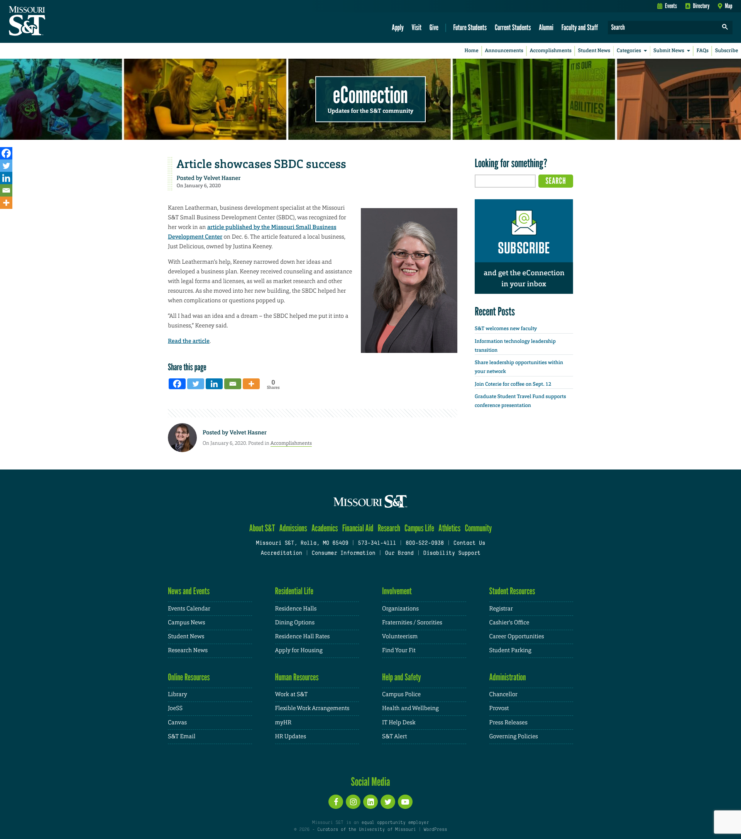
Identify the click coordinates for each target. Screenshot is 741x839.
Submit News (668, 50)
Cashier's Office (509, 622)
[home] (51, 21)
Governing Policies (513, 736)
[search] (725, 27)
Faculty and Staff (580, 27)
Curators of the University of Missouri (366, 829)
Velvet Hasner (222, 178)
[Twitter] (6, 165)
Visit (417, 27)
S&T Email (181, 736)
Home (472, 50)
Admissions (293, 528)
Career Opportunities (516, 636)
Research (389, 528)
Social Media (370, 781)
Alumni (546, 27)
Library (177, 694)
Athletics (449, 528)
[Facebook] (6, 153)
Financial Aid (358, 528)
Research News (188, 650)
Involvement (397, 591)
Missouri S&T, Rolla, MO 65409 (302, 543)
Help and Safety (401, 677)
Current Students (513, 27)
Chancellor (503, 694)
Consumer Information (343, 553)
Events (671, 6)
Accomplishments (551, 50)
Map (728, 6)
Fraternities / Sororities (412, 622)
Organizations (400, 608)
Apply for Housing (299, 650)
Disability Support (451, 553)
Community (478, 528)
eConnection (370, 94)
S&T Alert (394, 736)
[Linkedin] (6, 178)
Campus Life (419, 528)
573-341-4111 (377, 543)
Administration (507, 677)
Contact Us (469, 543)
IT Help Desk (398, 722)
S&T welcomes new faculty (506, 328)
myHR (283, 722)
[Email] (6, 190)
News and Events (189, 591)
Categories (629, 50)
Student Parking (510, 650)
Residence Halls (296, 608)
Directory (701, 6)
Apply (398, 27)
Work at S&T (291, 694)
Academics (324, 528)
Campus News (186, 622)
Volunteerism (400, 636)
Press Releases (508, 722)
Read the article (189, 341)
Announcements (504, 50)
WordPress (435, 829)
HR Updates (290, 736)
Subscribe (726, 50)
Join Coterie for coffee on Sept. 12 (513, 384)
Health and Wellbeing (410, 708)
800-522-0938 (425, 543)
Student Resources (512, 591)
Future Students (470, 27)
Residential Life (294, 591)
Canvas (177, 722)
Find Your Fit (399, 650)
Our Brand (399, 553)
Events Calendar (189, 608)
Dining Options (295, 622)
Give (434, 27)
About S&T (262, 528)
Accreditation (281, 553)
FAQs (703, 50)
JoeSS (175, 708)
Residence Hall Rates (302, 636)
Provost (499, 708)
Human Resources (297, 677)
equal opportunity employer (395, 822)
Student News (594, 50)
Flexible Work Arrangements (312, 708)
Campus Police (401, 694)
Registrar (501, 608)
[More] (6, 203)
